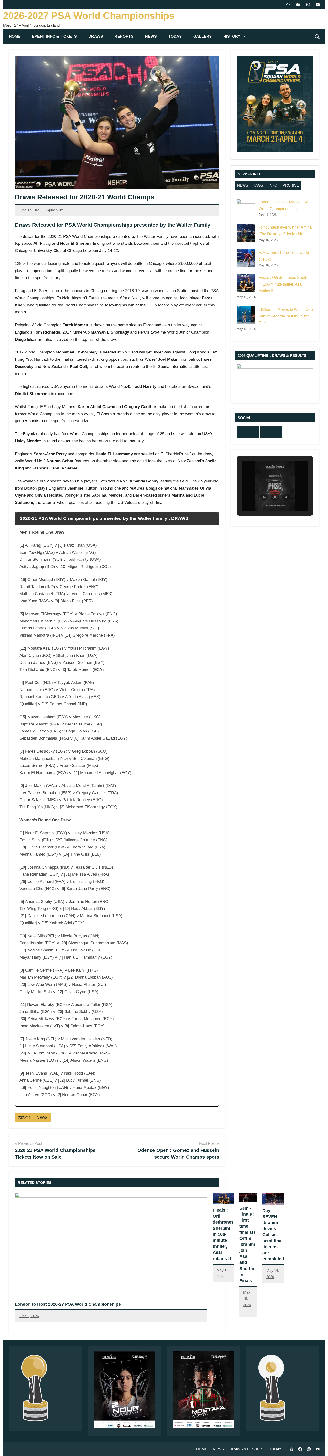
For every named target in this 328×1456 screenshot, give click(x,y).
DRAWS (95, 36)
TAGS (258, 185)
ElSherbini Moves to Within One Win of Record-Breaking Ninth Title (286, 316)
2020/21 (24, 1117)
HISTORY (231, 36)
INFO (273, 185)
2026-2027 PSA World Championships (88, 15)
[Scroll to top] (318, 1446)
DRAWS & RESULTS (246, 1449)
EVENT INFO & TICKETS (54, 36)
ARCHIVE (291, 185)
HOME (14, 36)
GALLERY (202, 36)
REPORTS (124, 36)
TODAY (175, 36)
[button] (264, 497)
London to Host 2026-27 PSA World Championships (68, 1304)
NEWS (151, 36)
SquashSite (55, 210)
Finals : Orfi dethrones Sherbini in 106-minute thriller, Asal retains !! (223, 1234)
